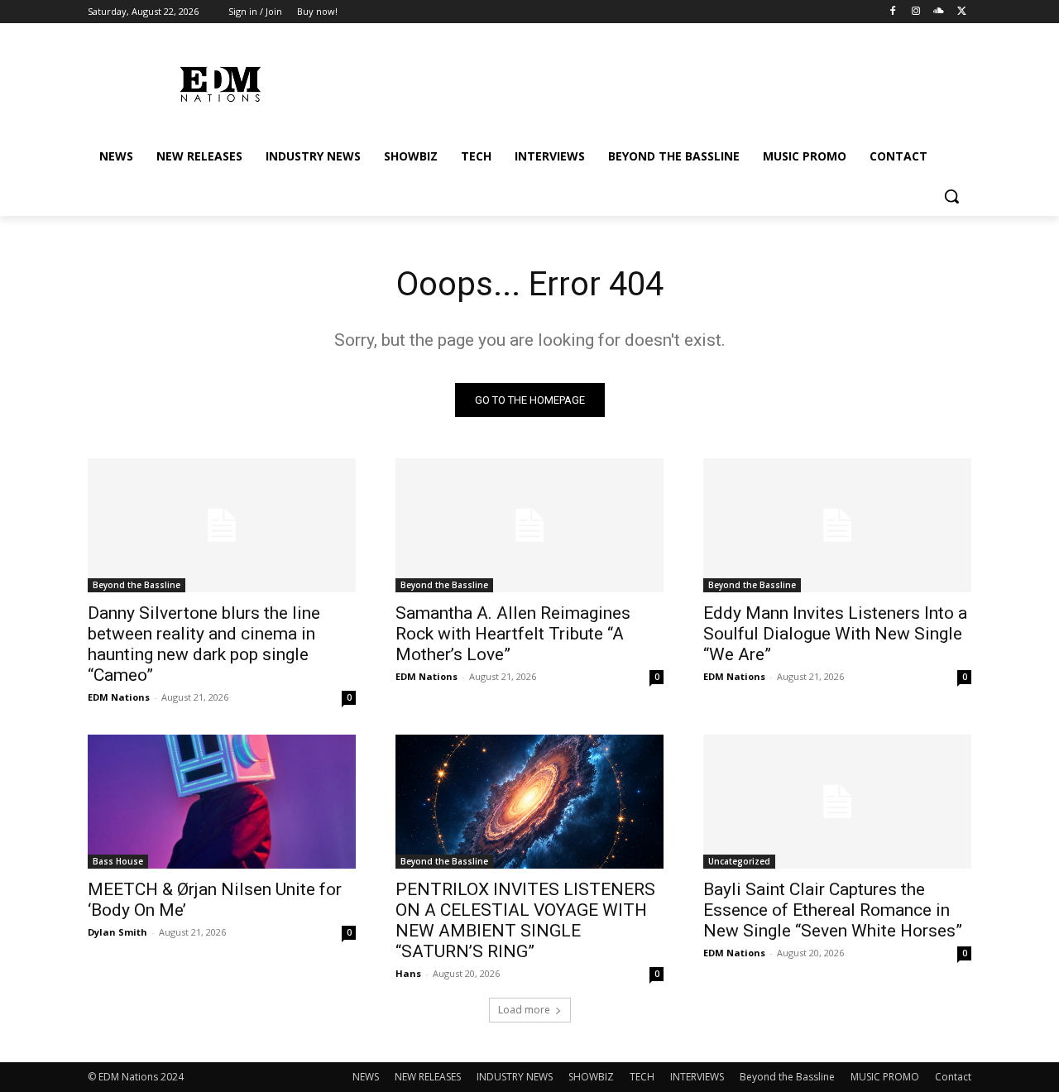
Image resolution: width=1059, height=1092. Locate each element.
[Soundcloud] (938, 12)
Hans (408, 973)
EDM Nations (119, 697)
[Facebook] (893, 12)
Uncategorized (739, 861)
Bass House (118, 861)
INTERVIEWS (697, 1077)
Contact (953, 1077)
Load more (524, 1010)
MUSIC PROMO (885, 1077)
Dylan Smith (117, 932)
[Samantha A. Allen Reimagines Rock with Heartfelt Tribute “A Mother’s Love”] (529, 525)
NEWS (365, 1077)
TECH (642, 1077)
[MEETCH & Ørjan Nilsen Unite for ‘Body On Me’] (222, 802)
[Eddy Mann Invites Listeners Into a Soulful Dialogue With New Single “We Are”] (837, 525)
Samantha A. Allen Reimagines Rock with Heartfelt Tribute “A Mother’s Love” (512, 633)
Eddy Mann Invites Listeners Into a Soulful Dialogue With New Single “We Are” (835, 633)
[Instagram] (916, 12)
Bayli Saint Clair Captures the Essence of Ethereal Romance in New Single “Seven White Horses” (832, 910)
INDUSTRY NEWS (515, 1077)
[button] (951, 196)
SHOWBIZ (591, 1077)
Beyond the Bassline (136, 585)
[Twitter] (961, 12)
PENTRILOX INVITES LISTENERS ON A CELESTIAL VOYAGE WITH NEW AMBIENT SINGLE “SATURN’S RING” (525, 920)
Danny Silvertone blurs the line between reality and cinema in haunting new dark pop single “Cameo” (204, 644)
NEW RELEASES (428, 1077)
